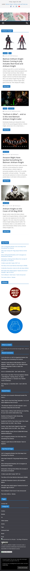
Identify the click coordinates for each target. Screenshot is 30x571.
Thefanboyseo (15, 56)
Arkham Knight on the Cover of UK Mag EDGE (12, 209)
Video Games (11, 108)
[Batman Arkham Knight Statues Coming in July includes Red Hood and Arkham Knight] (15, 42)
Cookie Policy (5, 564)
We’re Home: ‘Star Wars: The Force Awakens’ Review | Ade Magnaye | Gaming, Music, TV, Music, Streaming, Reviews (14, 376)
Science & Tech (5, 530)
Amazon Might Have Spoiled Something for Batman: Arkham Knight (13, 159)
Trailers (5, 108)
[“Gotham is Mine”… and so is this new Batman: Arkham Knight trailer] (15, 98)
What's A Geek (11, 545)
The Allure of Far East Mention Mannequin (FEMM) (14, 265)
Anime (3, 524)
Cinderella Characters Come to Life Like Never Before (15, 268)
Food (2, 536)
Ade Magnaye (4, 383)
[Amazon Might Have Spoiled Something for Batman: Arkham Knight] (15, 141)
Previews (5, 53)
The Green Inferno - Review (8, 277)
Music (2, 533)
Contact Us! (4, 503)
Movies (3, 514)
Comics (3, 511)
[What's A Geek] (15, 13)
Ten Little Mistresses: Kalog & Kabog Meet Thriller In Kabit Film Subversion (14, 366)
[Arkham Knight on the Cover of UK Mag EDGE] (15, 193)
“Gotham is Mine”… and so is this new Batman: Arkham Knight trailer (14, 116)
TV (2, 517)
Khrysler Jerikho (17, 111)
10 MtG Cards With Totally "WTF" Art (10, 263)
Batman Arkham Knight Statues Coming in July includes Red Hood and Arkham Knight (13, 62)
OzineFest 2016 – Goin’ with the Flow (15, 371)
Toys (10, 53)
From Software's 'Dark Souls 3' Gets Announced (13, 275)
